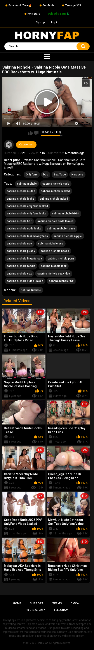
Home (17, 603)
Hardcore (77, 174)
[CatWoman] (9, 145)
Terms (57, 603)
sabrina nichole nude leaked (55, 221)
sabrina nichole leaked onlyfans (27, 236)
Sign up (40, 22)
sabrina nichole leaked (55, 191)
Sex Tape (60, 174)
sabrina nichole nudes (21, 191)
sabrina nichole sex (19, 273)
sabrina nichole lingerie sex (24, 258)
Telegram (61, 609)
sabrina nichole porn (61, 258)
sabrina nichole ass (50, 243)
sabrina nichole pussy (21, 251)
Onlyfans (32, 174)
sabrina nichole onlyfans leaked (27, 206)
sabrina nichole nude (55, 183)
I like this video (30, 133)
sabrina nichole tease (61, 228)
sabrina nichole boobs (55, 251)
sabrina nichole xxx (61, 281)
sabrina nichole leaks (20, 198)
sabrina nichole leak (53, 266)
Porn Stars (34, 13)
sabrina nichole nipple (68, 236)
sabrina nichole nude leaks (24, 228)
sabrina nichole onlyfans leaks (26, 213)
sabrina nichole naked (54, 198)
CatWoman (26, 144)
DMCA (75, 603)
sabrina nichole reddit (21, 266)
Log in (54, 22)
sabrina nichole (27, 183)
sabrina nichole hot (19, 221)
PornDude (48, 5)
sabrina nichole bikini (65, 213)
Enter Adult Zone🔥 (20, 5)
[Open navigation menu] (47, 57)
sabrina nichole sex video (53, 273)
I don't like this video (36, 133)
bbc (45, 174)
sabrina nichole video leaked (25, 281)
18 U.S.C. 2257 (35, 609)
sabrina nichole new (20, 243)
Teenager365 (73, 5)
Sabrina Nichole (31, 290)
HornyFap (42, 643)
